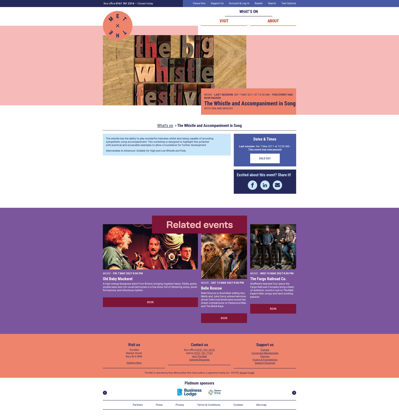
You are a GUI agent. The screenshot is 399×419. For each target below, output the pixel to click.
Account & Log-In (239, 3)
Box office (119, 3)
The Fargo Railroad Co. (268, 278)
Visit (224, 21)
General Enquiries (199, 359)
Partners (138, 404)
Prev (105, 393)
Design (243, 372)
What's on (165, 125)
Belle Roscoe (211, 288)
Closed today (145, 3)
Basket (259, 3)
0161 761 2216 (205, 349)
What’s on (248, 11)
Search (272, 3)
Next (294, 393)
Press (159, 404)
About (273, 21)
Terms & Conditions (208, 404)
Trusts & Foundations (264, 359)
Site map (261, 404)
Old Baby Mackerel (117, 278)
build (252, 372)
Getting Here (134, 362)
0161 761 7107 (203, 353)
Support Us (217, 3)
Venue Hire (199, 3)
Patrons (264, 356)
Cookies (238, 404)
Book (150, 302)
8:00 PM (138, 273)
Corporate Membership (264, 353)
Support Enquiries (265, 363)
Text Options (288, 3)
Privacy (180, 404)
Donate (265, 349)
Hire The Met (199, 356)
